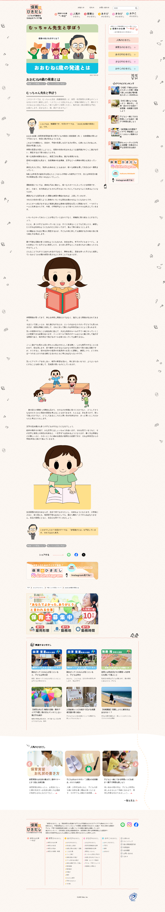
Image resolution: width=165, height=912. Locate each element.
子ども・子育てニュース (92, 863)
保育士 (91, 15)
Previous (29, 764)
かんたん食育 (70, 878)
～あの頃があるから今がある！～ (124, 29)
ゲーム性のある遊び (72, 860)
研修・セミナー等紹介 (92, 860)
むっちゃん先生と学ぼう (57, 84)
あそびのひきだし (123, 54)
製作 (67, 875)
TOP (28, 587)
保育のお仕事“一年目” (34, 839)
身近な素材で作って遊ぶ (73, 863)
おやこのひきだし (123, 68)
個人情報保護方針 (129, 844)
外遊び (68, 872)
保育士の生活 (52, 845)
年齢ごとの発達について (36, 84)
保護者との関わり (90, 866)
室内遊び (69, 869)
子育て (106, 845)
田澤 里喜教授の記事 (91, 845)
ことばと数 (69, 851)
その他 (68, 883)
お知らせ (81, 7)
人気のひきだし (123, 40)
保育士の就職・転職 (54, 851)
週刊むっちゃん (90, 851)
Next (135, 764)
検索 (136, 8)
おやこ (133, 14)
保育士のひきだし (123, 47)
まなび (119, 15)
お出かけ (106, 851)
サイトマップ (128, 841)
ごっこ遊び (69, 854)
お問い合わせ (104, 7)
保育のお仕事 (63, 15)
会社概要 (126, 850)
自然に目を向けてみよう (92, 857)
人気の (76, 15)
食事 (105, 848)
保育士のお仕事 (52, 842)
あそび (105, 15)
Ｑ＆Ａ (91, 7)
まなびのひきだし (38, 587)
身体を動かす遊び (71, 857)
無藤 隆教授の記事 (90, 848)
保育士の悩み (52, 848)
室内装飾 (69, 866)
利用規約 (126, 847)
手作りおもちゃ (71, 881)
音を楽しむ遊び (71, 845)
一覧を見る (129, 800)
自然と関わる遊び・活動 (73, 848)
